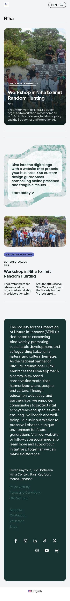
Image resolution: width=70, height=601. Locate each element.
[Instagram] (25, 541)
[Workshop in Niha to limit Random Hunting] (35, 76)
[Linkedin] (35, 541)
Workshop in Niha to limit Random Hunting (35, 95)
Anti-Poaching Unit (23, 83)
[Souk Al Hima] (56, 551)
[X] (54, 541)
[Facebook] (15, 541)
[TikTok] (45, 541)
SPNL (11, 104)
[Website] (37, 551)
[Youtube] (47, 551)
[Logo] (7, 4)
